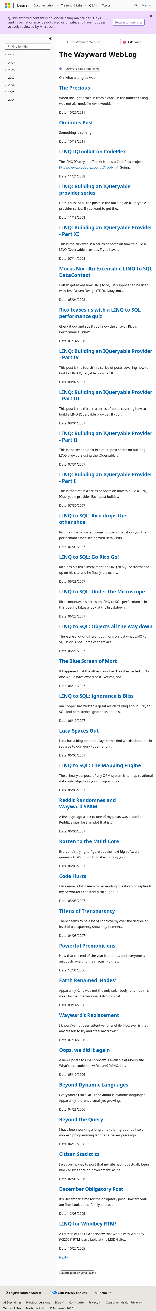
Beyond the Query (81, 1119)
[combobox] (28, 46)
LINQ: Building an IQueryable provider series (94, 189)
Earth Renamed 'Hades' (87, 980)
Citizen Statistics (79, 1154)
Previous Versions (38, 1302)
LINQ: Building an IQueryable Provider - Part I (105, 477)
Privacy (93, 1302)
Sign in (146, 5)
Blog (58, 1302)
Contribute (76, 1302)
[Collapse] (50, 38)
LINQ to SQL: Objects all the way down (106, 626)
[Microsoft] (7, 5)
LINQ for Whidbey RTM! (87, 1223)
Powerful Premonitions (87, 945)
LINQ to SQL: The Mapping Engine (100, 765)
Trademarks (34, 1308)
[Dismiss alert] (151, 16)
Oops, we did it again (84, 1050)
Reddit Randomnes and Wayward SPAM (87, 803)
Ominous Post (76, 122)
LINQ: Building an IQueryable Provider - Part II (105, 436)
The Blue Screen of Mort (88, 661)
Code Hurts (72, 876)
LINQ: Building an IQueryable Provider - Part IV (105, 354)
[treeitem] (28, 55)
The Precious (74, 87)
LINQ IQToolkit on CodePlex (92, 151)
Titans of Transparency (87, 910)
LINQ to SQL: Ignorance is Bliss (96, 695)
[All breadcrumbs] (62, 42)
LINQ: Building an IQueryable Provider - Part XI (105, 230)
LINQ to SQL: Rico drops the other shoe (92, 518)
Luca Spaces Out (79, 730)
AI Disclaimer (12, 1302)
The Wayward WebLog (85, 42)
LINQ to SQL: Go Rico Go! (89, 556)
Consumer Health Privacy (123, 1302)
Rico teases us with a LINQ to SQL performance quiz (100, 312)
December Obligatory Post (91, 1189)
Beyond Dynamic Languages (93, 1084)
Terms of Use (12, 1308)
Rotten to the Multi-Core (89, 841)
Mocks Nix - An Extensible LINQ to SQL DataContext (105, 271)
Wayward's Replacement (89, 1015)
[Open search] (136, 5)
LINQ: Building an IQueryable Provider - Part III (105, 395)
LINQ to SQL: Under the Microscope (102, 591)
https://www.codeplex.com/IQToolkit (87, 167)
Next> (63, 1257)
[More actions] (149, 42)
